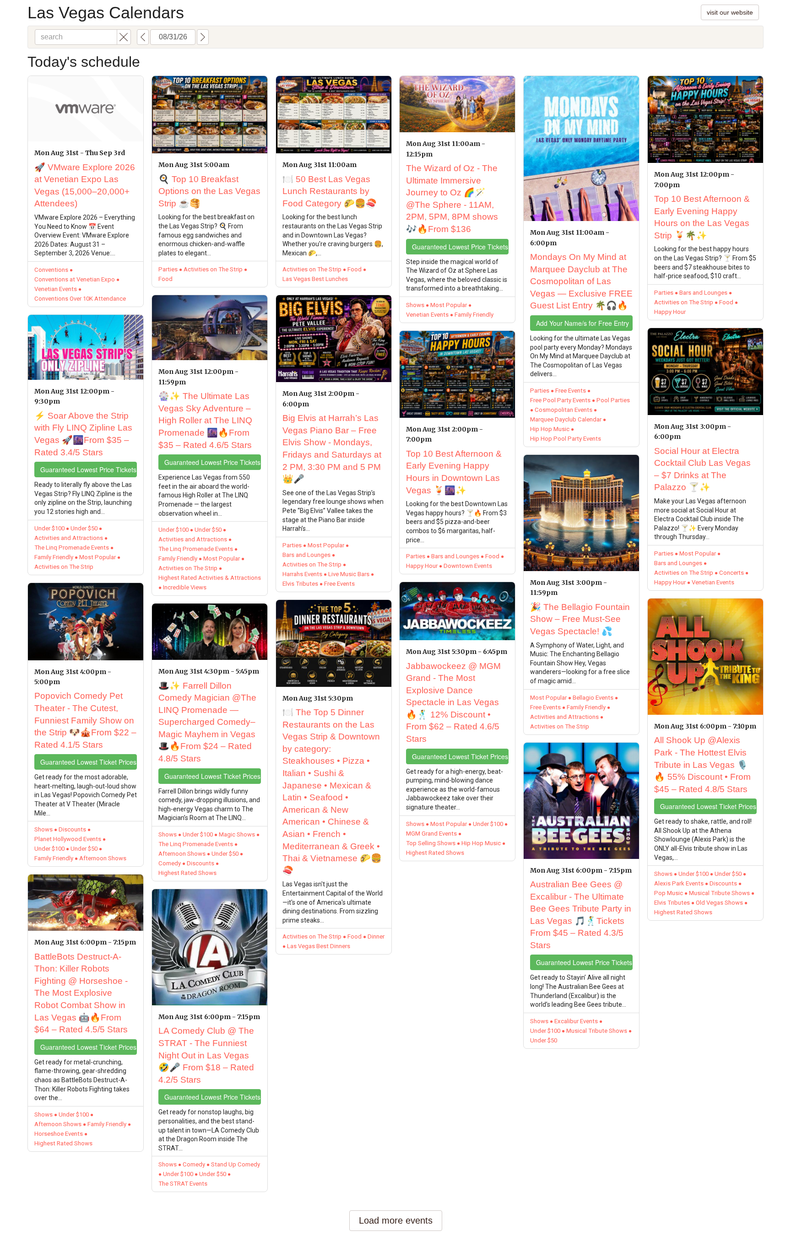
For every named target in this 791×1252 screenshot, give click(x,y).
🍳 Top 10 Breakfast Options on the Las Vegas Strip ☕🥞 (209, 191)
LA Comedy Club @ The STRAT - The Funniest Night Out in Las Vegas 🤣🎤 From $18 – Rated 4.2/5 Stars (206, 1055)
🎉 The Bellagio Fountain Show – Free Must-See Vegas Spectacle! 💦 (580, 619)
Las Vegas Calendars (105, 12)
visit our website (730, 12)
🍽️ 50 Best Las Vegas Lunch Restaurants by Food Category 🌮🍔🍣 (329, 191)
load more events (396, 1220)
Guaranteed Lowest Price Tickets (88, 469)
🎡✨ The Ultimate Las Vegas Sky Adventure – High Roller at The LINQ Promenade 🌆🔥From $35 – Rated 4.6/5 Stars (205, 420)
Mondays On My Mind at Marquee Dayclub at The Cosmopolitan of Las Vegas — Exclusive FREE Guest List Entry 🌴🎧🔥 (581, 281)
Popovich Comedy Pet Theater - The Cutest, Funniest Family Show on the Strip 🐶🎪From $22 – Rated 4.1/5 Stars (85, 720)
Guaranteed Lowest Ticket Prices (88, 761)
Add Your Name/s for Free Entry (582, 323)
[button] (124, 37)
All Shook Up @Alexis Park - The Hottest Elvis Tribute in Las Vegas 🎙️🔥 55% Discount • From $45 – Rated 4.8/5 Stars (702, 764)
